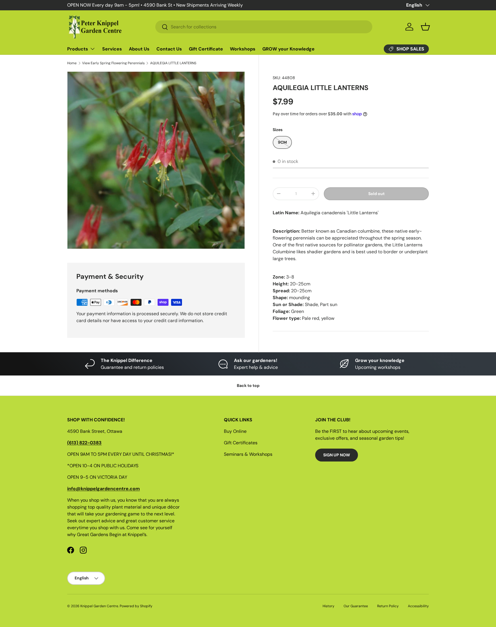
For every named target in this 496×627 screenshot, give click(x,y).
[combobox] (263, 26)
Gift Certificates (240, 443)
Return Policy (388, 606)
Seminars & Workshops (248, 454)
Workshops (242, 49)
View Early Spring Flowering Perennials (113, 63)
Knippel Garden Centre (99, 606)
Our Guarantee (356, 606)
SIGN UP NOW (336, 454)
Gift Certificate (206, 49)
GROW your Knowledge (288, 49)
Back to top (248, 385)
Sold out (376, 193)
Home (72, 63)
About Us (139, 49)
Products (77, 49)
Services (112, 49)
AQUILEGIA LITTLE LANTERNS (173, 63)
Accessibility (418, 606)
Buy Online (235, 431)
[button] (425, 26)
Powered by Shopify (136, 606)
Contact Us (169, 49)
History (328, 606)
